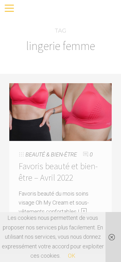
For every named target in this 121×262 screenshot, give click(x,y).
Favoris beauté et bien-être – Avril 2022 (58, 171)
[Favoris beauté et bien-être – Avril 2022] (60, 111)
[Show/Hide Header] (9, 8)
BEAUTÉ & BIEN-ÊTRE (51, 154)
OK (71, 255)
